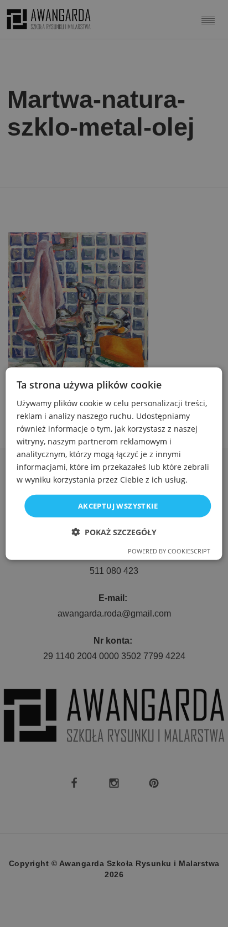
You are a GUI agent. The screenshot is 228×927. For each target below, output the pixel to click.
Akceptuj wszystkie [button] (118, 505)
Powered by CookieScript (169, 551)
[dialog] (114, 463)
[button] (114, 532)
